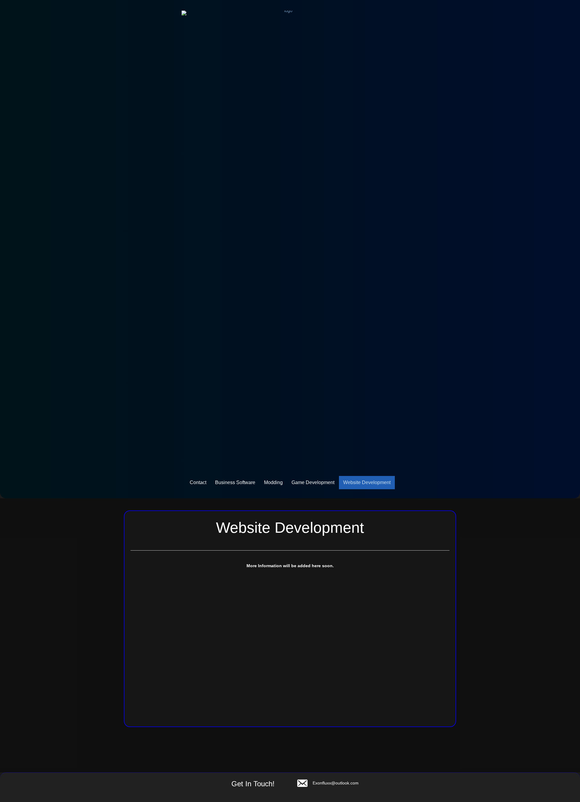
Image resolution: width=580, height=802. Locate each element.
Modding (273, 482)
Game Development (313, 482)
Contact (198, 482)
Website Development (367, 482)
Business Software (235, 482)
